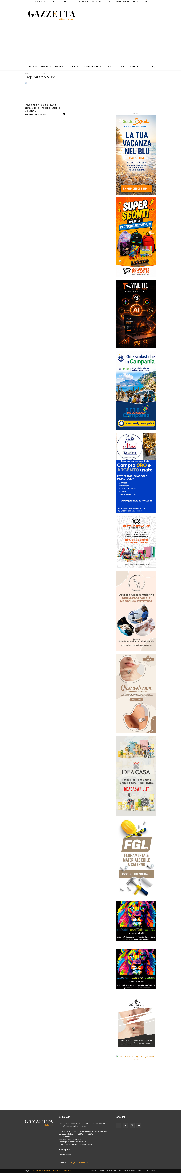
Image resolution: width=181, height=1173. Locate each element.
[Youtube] (138, 1125)
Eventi (110, 67)
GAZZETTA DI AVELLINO (68, 2)
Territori (31, 67)
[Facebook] (118, 1125)
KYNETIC (94, 2)
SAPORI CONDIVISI (105, 2)
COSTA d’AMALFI (83, 2)
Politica (59, 67)
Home (27, 73)
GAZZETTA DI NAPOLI (51, 2)
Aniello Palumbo (31, 114)
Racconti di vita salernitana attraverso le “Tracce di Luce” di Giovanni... (43, 107)
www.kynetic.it (66, 1171)
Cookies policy (65, 1154)
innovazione (37, 1171)
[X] (132, 1125)
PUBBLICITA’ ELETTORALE (140, 2)
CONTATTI (126, 2)
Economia (73, 67)
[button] (153, 67)
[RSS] (125, 1125)
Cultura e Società (92, 67)
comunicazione (47, 1171)
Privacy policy (64, 1149)
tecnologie (57, 1171)
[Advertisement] (124, 15)
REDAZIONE (117, 2)
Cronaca (45, 67)
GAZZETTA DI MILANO (34, 2)
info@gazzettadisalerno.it (78, 1162)
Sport (121, 67)
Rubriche (134, 67)
